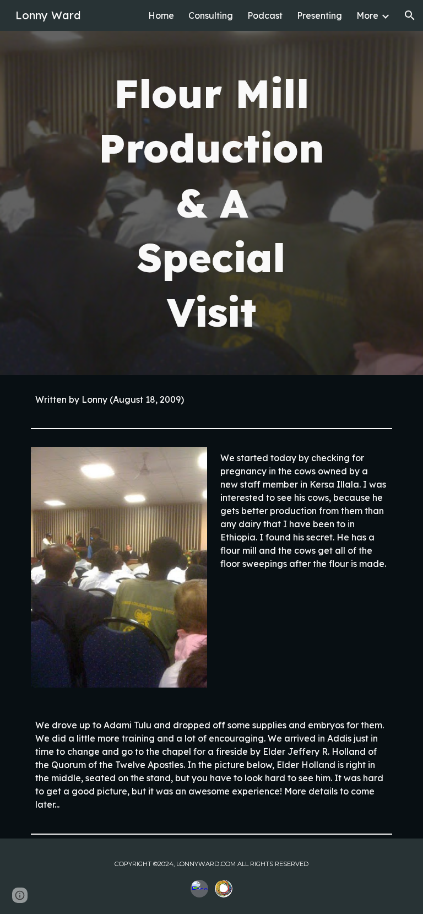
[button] (410, 15)
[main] (211, 203)
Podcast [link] (265, 15)
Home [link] (161, 15)
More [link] (367, 15)
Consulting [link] (210, 15)
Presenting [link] (319, 15)
